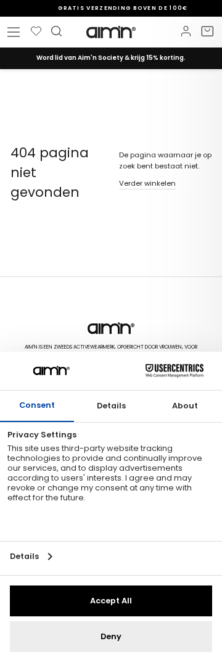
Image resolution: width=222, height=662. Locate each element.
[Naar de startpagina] (111, 32)
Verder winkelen (147, 183)
